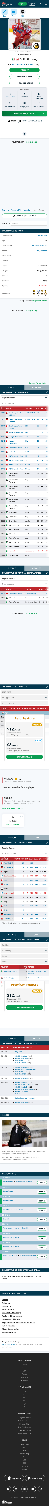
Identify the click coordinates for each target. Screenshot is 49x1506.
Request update (39, 300)
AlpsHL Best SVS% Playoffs (24, 1089)
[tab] (12, 387)
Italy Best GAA (20, 1061)
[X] (16, 1489)
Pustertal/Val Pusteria (20, 210)
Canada (44, 251)
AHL (24, 1401)
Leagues (12, 838)
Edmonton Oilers (24, 1424)
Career (24, 1469)
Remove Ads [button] (31, 142)
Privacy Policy (24, 1454)
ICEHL (31, 64)
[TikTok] (41, 1489)
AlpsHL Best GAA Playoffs (24, 1085)
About (24, 1447)
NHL (24, 1391)
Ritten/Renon (14, 525)
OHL (26, 441)
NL (25, 1407)
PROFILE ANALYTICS (31, 121)
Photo (24, 1457)
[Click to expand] (46, 939)
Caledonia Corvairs (15, 447)
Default (12, 387)
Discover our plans (24, 114)
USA (24, 1371)
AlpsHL (27, 473)
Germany (24, 1377)
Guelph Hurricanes (16, 437)
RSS (24, 1463)
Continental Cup (31, 602)
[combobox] (11, 223)
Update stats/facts (26, 216)
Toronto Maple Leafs (25, 1433)
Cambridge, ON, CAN (39, 246)
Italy (38, 251)
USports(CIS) (8, 919)
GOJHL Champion (21, 1052)
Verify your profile (8, 1344)
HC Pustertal (18, 64)
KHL (24, 1394)
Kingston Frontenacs (13, 442)
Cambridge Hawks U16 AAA (15, 414)
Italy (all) (12, 551)
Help (24, 1450)
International (29, 551)
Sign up (23, 4)
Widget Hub (24, 1444)
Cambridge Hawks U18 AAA (15, 420)
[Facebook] (8, 1489)
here (10, 1347)
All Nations (24, 1380)
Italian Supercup (31, 598)
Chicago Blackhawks (24, 1418)
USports (27, 465)
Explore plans (24, 757)
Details (42, 1182)
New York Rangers (24, 1427)
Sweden (24, 1365)
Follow (24, 70)
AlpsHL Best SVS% (21, 1058)
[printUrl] (24, 134)
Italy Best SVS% (20, 1063)
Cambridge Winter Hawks (15, 427)
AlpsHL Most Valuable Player (25, 1069)
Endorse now (13, 824)
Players (12, 935)
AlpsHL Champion (21, 1091)
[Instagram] (24, 1489)
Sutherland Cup (30, 593)
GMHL (27, 452)
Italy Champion (20, 1094)
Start (4, 210)
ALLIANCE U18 (30, 419)
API (24, 1460)
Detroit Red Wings (24, 1421)
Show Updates (24, 76)
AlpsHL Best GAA (21, 1056)
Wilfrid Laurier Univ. (16, 456)
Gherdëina (13, 512)
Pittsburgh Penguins (24, 1430)
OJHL (26, 432)
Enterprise (24, 1466)
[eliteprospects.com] (7, 4)
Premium (43, 286)
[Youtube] (33, 1489)
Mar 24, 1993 (42, 235)
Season (12, 1038)
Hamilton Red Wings (16, 432)
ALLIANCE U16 (30, 413)
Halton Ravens (14, 452)
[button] (24, 70)
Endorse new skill (11, 808)
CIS (26, 456)
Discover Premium (24, 1007)
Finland (24, 1374)
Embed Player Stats (37, 383)
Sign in (32, 4)
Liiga (24, 1404)
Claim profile (26, 83)
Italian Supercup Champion (25, 1098)
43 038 (13, 121)
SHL (24, 1397)
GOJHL (27, 426)
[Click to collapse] (46, 392)
